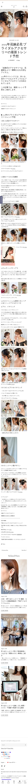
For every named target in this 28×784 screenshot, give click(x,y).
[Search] (23, 6)
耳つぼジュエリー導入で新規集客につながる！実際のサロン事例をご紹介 (13, 653)
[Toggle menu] (1, 6)
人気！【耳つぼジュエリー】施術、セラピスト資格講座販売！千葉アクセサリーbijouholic (14, 601)
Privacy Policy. (10, 748)
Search (2, 769)
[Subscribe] (25, 744)
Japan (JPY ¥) (12, 762)
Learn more (4, 610)
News (18, 60)
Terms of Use (3, 748)
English (2, 762)
